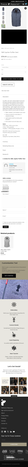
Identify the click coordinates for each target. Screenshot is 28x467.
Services (3, 421)
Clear (2, 74)
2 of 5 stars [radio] (4, 189)
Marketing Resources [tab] (8, 146)
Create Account (19, 1)
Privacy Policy (4, 415)
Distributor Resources (7, 407)
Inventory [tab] (5, 141)
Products (3, 418)
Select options (5, 258)
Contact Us (4, 423)
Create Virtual (8, 84)
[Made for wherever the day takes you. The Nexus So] (14, 381)
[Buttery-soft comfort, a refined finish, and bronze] (23, 390)
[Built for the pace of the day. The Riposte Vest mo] (23, 381)
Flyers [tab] (4, 150)
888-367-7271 (9, 456)
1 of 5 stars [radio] (3, 189)
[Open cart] (26, 4)
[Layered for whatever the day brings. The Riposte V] (5, 390)
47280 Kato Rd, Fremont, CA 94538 (14, 459)
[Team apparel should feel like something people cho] (5, 381)
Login (12, 1)
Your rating (5, 185)
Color (2, 65)
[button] (26, 1)
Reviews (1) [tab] (5, 154)
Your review (6, 194)
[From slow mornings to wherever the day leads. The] (14, 390)
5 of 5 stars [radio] (8, 189)
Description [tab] (6, 96)
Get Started (9, 275)
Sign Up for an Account (7, 410)
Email (4, 216)
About (3, 413)
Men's (2, 48)
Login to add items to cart (12, 79)
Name (5, 210)
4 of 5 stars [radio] (7, 189)
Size (2, 69)
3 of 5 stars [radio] (5, 189)
